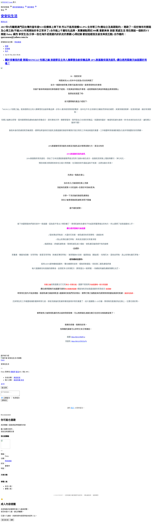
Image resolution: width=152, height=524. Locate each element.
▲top (3, 384)
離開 (12, 520)
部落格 (7, 49)
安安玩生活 (9, 16)
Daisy (3, 360)
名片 (6, 51)
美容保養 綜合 (19, 380)
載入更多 (4, 387)
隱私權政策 (87, 495)
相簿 (6, 46)
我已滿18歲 (5, 520)
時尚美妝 (17, 42)
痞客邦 (12, 372)
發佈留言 (4, 400)
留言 (17, 372)
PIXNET (60, 495)
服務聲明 (95, 495)
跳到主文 (4, 22)
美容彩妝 (17, 377)
